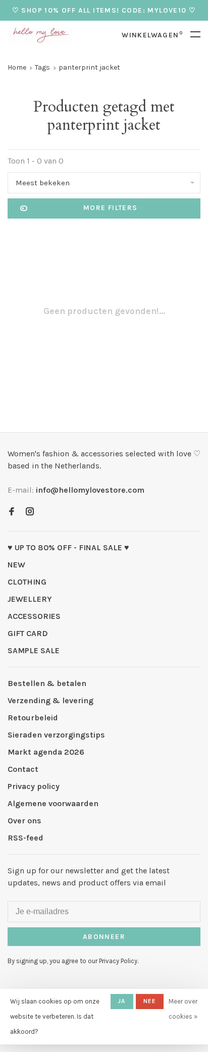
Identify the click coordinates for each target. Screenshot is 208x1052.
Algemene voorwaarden (53, 803)
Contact (23, 769)
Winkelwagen (152, 35)
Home (17, 67)
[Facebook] (12, 512)
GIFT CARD (28, 633)
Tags (42, 67)
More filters (110, 207)
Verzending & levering (50, 700)
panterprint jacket (89, 67)
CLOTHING (27, 582)
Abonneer (104, 936)
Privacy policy (34, 786)
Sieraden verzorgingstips (56, 735)
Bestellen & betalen (47, 683)
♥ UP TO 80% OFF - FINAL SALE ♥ (68, 547)
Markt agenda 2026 (46, 752)
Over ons (24, 820)
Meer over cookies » (183, 1008)
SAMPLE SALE (34, 650)
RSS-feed (25, 838)
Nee (150, 1001)
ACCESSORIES (34, 616)
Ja (121, 1001)
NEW (16, 564)
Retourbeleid (33, 717)
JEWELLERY (30, 599)
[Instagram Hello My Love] (30, 512)
